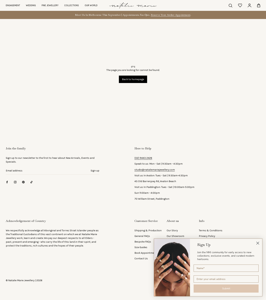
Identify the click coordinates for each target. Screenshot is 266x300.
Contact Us (141, 258)
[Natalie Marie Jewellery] (133, 5)
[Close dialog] (258, 243)
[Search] (230, 5)
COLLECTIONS (71, 5)
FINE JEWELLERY (50, 5)
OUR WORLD (91, 5)
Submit (226, 288)
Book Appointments (146, 252)
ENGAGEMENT (13, 5)
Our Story (172, 230)
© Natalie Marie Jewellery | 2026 (24, 280)
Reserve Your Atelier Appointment (170, 14)
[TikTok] (31, 182)
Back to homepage (133, 79)
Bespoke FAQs (142, 241)
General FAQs (142, 236)
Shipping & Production (148, 230)
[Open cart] (258, 5)
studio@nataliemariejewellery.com (154, 169)
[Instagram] (15, 182)
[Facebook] (7, 182)
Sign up (95, 170)
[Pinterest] (23, 182)
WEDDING (31, 5)
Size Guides (140, 247)
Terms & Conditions (210, 230)
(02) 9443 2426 (143, 157)
